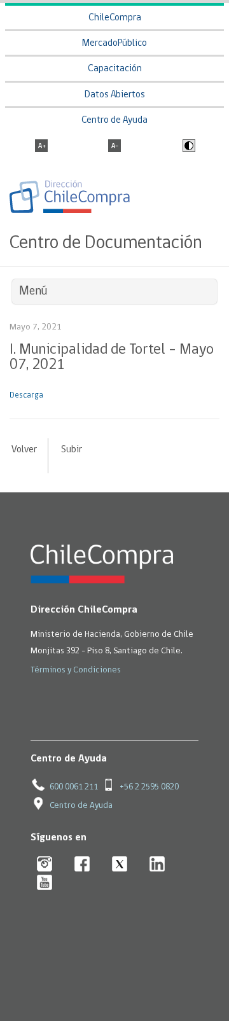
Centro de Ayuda (114, 120)
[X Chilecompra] (120, 865)
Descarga (26, 395)
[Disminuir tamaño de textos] (114, 147)
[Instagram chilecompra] (45, 865)
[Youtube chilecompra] (45, 883)
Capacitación (115, 69)
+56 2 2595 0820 (149, 787)
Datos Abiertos (115, 95)
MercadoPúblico (114, 43)
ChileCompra (114, 18)
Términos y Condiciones (76, 670)
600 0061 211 (74, 787)
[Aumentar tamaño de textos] (41, 147)
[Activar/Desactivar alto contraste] (187, 147)
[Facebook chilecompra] (82, 865)
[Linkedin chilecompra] (157, 865)
